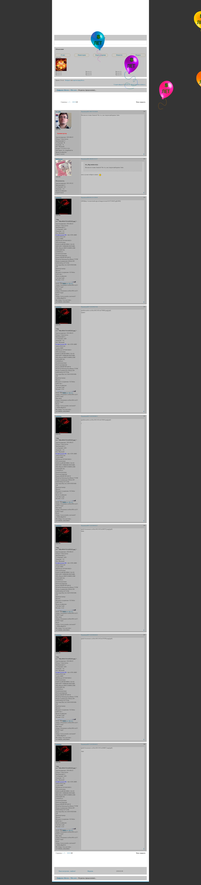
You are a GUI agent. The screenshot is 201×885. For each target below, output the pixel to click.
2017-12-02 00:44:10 (92, 635)
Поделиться (84, 111)
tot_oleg (58, 112)
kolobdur (59, 198)
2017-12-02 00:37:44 (92, 306)
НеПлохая (59, 159)
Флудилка (90, 871)
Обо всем (73, 90)
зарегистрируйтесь (78, 80)
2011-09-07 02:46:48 (92, 111)
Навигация (82, 55)
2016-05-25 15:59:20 (92, 197)
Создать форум (118, 84)
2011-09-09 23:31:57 (92, 159)
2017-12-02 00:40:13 (92, 416)
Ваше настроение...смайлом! (67, 871)
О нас (63, 55)
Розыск (138, 55)
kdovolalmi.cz (141, 84)
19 (75, 102)
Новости (119, 55)
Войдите (67, 80)
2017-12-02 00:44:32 (92, 744)
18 (73, 102)
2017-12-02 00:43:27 (92, 525)
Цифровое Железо (63, 90)
